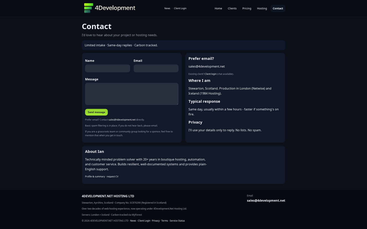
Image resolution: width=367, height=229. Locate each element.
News (167, 8)
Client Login (180, 8)
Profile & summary (95, 176)
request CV (112, 176)
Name (89, 61)
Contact (278, 8)
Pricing (246, 8)
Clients (232, 8)
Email (138, 61)
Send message (96, 112)
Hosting (262, 8)
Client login (210, 74)
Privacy (156, 220)
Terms (164, 220)
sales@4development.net (122, 119)
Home (218, 8)
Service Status (177, 220)
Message (91, 79)
